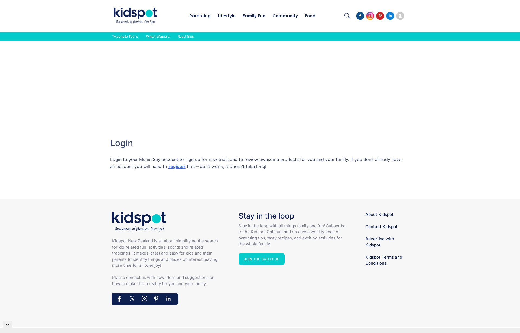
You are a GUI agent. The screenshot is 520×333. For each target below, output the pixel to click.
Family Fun (254, 16)
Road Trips (186, 36)
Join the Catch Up (261, 259)
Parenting (200, 16)
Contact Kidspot (381, 226)
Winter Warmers (158, 36)
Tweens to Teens (125, 36)
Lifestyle (227, 16)
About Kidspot (379, 214)
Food (310, 16)
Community (285, 16)
